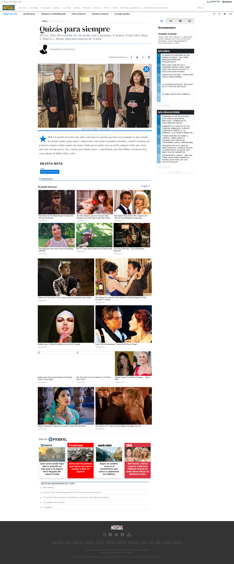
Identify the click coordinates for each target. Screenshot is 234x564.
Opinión (87, 8)
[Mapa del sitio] (129, 535)
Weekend (110, 542)
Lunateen (167, 542)
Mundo (56, 8)
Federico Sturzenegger (53, 14)
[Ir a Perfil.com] (227, 2)
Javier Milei (29, 14)
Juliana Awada (122, 14)
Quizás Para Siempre (49, 172)
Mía (158, 542)
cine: (42, 169)
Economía (45, 8)
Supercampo (134, 542)
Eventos (97, 8)
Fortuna (90, 542)
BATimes (177, 542)
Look (144, 542)
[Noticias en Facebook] (219, 14)
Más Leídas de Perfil (169, 112)
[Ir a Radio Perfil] (213, 2)
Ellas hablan (48, 487)
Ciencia (76, 8)
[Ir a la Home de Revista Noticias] (8, 7)
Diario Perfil (57, 542)
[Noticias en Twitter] (224, 14)
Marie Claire (78, 542)
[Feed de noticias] (230, 14)
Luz (151, 542)
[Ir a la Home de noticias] (117, 527)
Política (23, 8)
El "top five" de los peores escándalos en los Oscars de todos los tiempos (76, 497)
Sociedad (33, 8)
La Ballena (47, 507)
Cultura (66, 8)
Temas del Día (10, 14)
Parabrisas (121, 542)
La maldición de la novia (53, 502)
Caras (68, 542)
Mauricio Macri (100, 14)
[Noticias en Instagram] (214, 14)
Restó (107, 8)
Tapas (115, 8)
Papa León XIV (79, 14)
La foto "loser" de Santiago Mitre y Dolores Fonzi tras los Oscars (72, 492)
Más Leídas (164, 51)
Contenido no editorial (156, 8)
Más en (43, 439)
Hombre (100, 542)
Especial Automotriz (130, 8)
